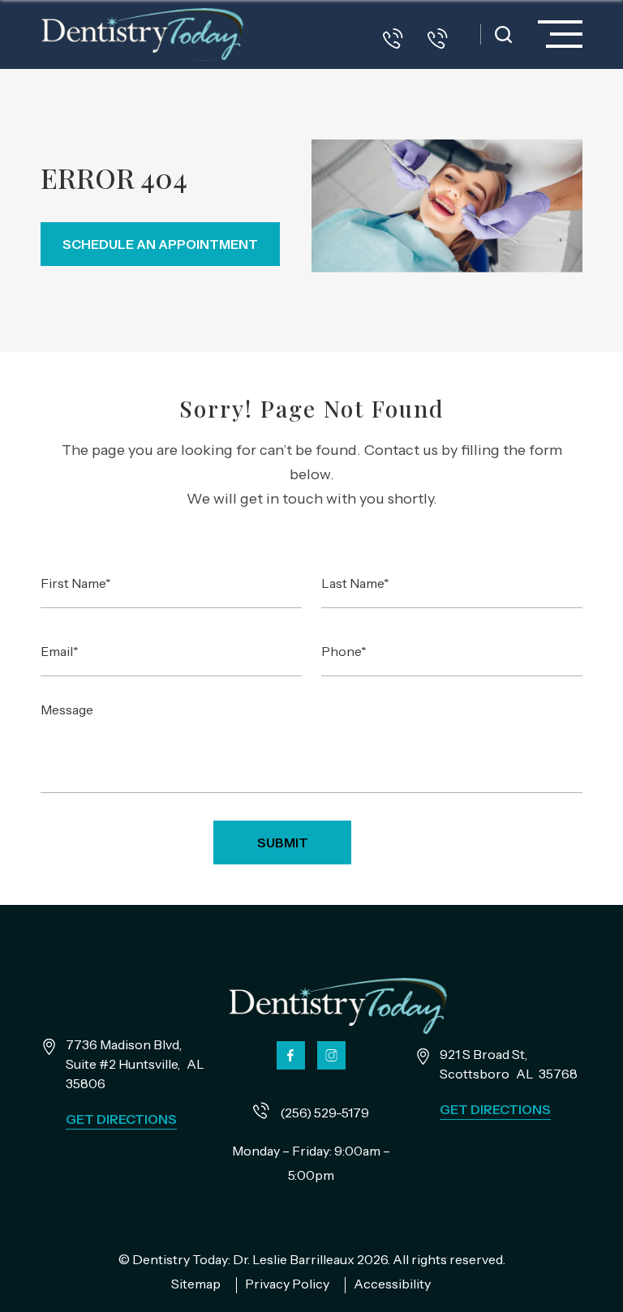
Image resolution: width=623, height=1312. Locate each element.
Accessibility (392, 1284)
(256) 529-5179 (323, 1112)
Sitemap (197, 1284)
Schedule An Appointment (160, 244)
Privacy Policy (288, 1284)
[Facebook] (291, 1055)
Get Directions (121, 1119)
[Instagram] (331, 1055)
